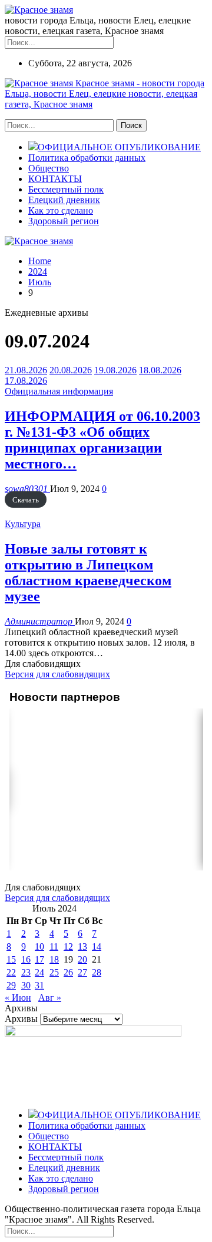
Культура (23, 524)
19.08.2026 (115, 370)
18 (54, 959)
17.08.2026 (26, 381)
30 (26, 985)
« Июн (18, 998)
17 (39, 959)
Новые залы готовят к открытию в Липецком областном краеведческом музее (88, 572)
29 (11, 985)
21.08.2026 (26, 370)
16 (26, 959)
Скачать (25, 499)
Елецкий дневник (64, 200)
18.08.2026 (160, 370)
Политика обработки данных (86, 158)
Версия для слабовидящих (57, 674)
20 (82, 959)
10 (39, 946)
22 (11, 972)
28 (96, 972)
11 (53, 946)
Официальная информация (59, 391)
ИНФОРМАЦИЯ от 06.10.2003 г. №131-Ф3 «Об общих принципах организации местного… (102, 440)
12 (68, 946)
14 (96, 946)
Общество (48, 168)
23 (26, 972)
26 (68, 972)
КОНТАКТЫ (55, 179)
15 (11, 959)
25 (54, 972)
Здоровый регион (63, 221)
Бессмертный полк (66, 189)
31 (39, 985)
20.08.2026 (70, 370)
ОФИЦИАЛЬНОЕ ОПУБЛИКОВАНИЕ (119, 147)
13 (82, 946)
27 (82, 972)
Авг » (49, 998)
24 (39, 972)
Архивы (21, 1019)
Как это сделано (60, 210)
